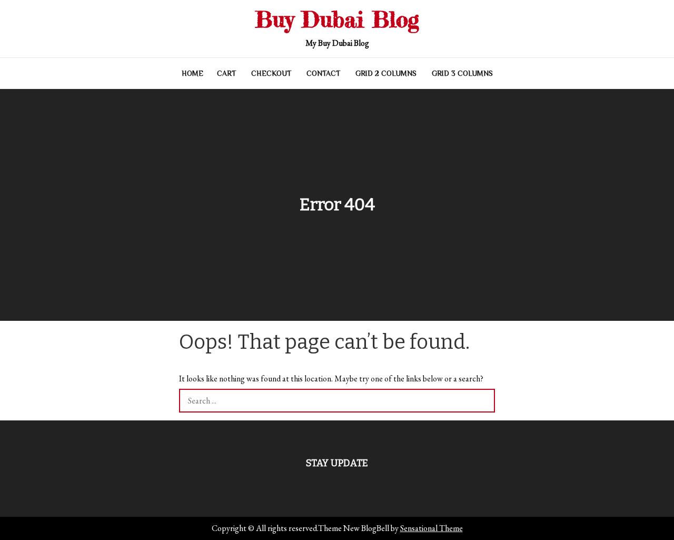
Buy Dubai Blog (337, 19)
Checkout (271, 73)
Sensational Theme (431, 528)
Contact (323, 73)
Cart (226, 73)
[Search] (483, 401)
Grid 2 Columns (386, 73)
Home (192, 73)
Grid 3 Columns (462, 73)
